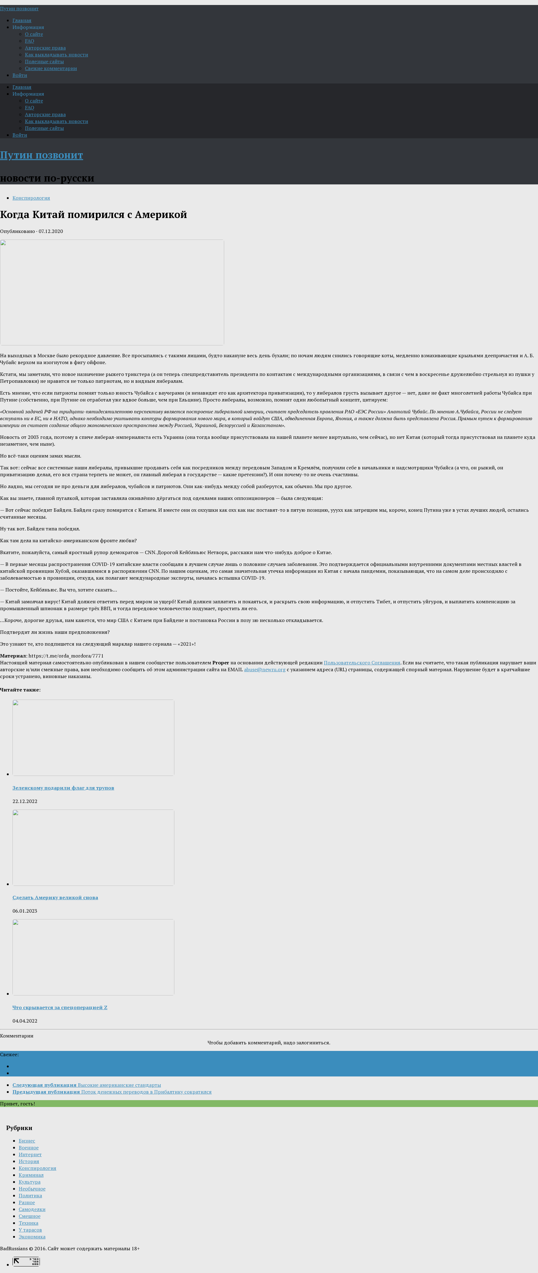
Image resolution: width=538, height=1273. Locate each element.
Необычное (32, 1188)
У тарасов (30, 1229)
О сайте (34, 34)
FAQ (29, 40)
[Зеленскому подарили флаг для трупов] (93, 774)
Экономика (32, 1236)
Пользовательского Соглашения (362, 662)
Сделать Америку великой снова (55, 897)
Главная (21, 20)
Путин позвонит (19, 8)
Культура (29, 1181)
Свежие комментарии (51, 68)
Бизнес (27, 1140)
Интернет (30, 1154)
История (29, 1161)
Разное (27, 1202)
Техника (28, 1222)
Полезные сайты (44, 61)
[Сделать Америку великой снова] (93, 884)
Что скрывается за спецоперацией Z (59, 1007)
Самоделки (32, 1209)
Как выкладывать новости (56, 54)
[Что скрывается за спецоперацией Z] (93, 993)
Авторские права (45, 47)
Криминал (31, 1174)
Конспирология (31, 197)
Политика (30, 1195)
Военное (29, 1147)
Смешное (29, 1216)
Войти (19, 75)
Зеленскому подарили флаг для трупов (63, 787)
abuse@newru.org (265, 669)
